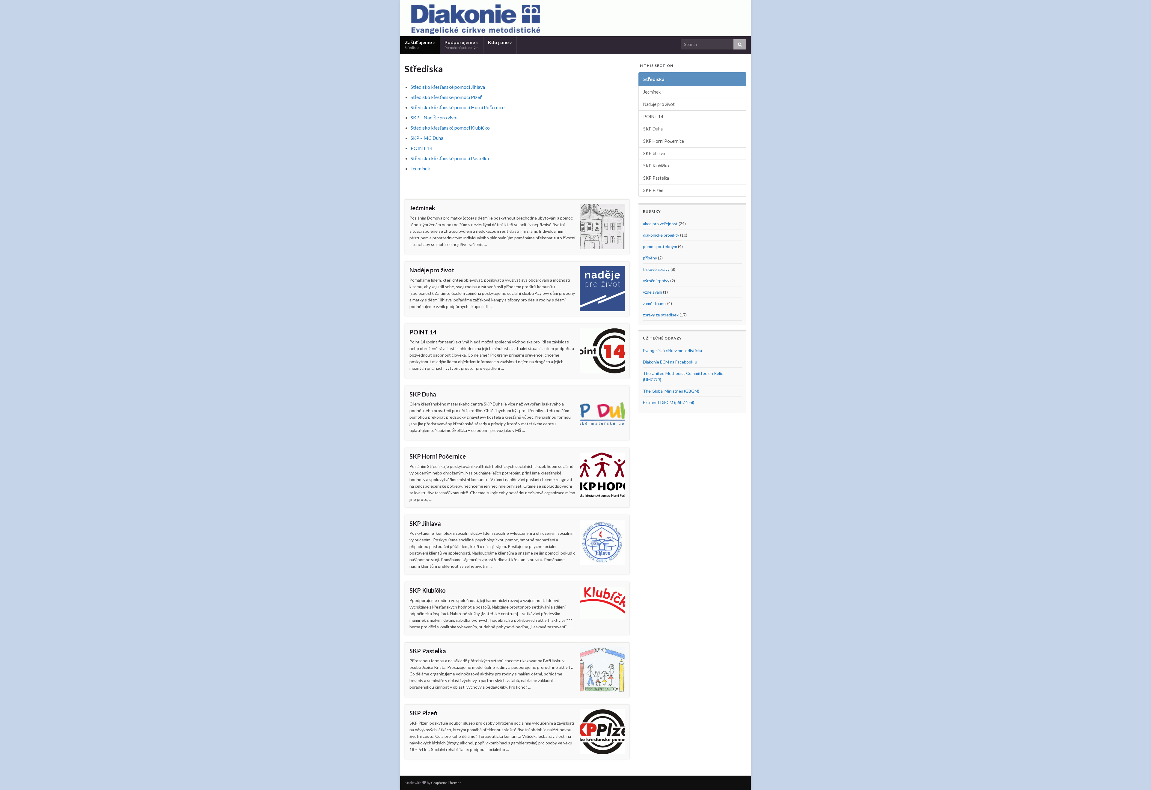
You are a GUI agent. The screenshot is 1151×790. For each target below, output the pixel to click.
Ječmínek (420, 168)
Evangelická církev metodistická (672, 350)
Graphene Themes (446, 782)
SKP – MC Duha (427, 138)
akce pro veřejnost (660, 223)
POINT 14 (422, 148)
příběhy (650, 257)
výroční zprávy (656, 280)
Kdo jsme (499, 42)
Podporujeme (462, 44)
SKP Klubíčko (427, 590)
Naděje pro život (431, 270)
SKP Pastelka (427, 650)
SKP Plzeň (423, 713)
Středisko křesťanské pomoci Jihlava (448, 87)
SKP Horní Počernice (437, 456)
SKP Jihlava (425, 523)
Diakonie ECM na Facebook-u (670, 361)
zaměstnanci (654, 303)
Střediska (654, 79)
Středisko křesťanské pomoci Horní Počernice (457, 107)
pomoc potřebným (660, 246)
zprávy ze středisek (661, 314)
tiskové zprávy (656, 269)
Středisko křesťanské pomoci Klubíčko (450, 127)
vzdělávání (652, 292)
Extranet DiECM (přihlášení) (668, 402)
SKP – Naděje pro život (434, 117)
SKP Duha (422, 394)
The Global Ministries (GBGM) (671, 391)
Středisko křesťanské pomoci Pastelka (450, 158)
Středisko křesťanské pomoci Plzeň (447, 97)
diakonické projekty (661, 235)
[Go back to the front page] (575, 18)
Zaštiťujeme (419, 44)
